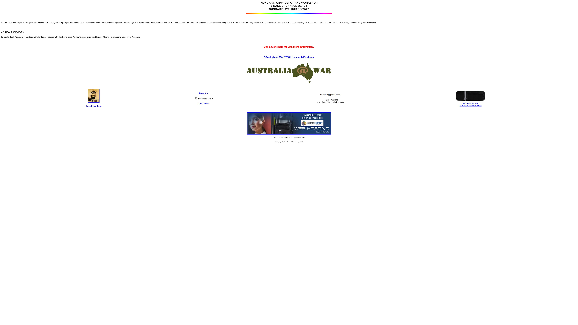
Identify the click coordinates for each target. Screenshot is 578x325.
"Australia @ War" (470, 103)
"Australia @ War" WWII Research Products (289, 57)
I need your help (93, 106)
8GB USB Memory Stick (471, 106)
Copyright (203, 93)
